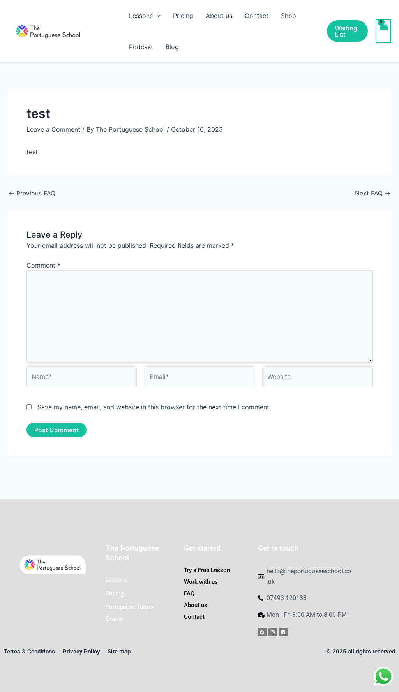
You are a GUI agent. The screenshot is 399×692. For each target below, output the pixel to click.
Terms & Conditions (29, 651)
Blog (172, 47)
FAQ (189, 593)
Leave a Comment (53, 129)
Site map (119, 651)
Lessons (117, 579)
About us (219, 15)
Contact (256, 15)
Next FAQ (372, 193)
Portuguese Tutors (130, 607)
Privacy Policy (81, 651)
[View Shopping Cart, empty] (383, 31)
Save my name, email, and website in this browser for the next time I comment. (154, 407)
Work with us (201, 581)
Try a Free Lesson (207, 570)
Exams (114, 618)
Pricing (183, 15)
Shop (288, 15)
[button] (157, 15)
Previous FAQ (32, 193)
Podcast (141, 47)
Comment (43, 265)
